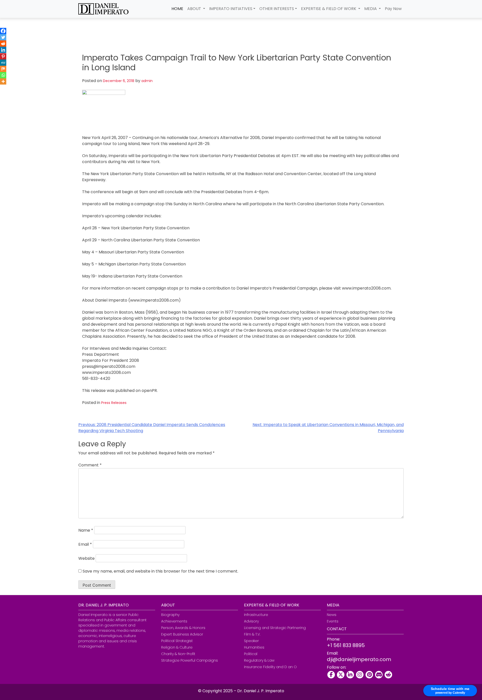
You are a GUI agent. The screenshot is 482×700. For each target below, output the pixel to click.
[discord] (379, 674)
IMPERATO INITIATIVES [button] (230, 9)
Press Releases (114, 402)
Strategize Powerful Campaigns (189, 660)
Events (332, 621)
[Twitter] (3, 37)
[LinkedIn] (350, 674)
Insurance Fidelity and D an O (270, 666)
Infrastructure (256, 614)
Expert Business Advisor (182, 634)
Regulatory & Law (259, 660)
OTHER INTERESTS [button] (276, 9)
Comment (90, 465)
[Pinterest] (3, 56)
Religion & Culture (177, 647)
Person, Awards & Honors (183, 627)
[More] (3, 81)
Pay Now (393, 9)
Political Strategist (177, 640)
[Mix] (3, 69)
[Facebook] (3, 31)
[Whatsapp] (3, 75)
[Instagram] (360, 674)
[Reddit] (3, 43)
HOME (177, 9)
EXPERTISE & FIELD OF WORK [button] (329, 9)
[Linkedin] (3, 50)
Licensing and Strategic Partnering (275, 627)
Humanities (254, 647)
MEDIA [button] (371, 9)
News (331, 614)
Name (85, 530)
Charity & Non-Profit (178, 653)
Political (250, 653)
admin (147, 80)
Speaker (251, 640)
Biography (170, 614)
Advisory (251, 621)
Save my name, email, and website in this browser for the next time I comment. (160, 571)
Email (85, 544)
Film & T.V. (252, 634)
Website (86, 558)
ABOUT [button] (194, 9)
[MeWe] (3, 62)
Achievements (174, 621)
